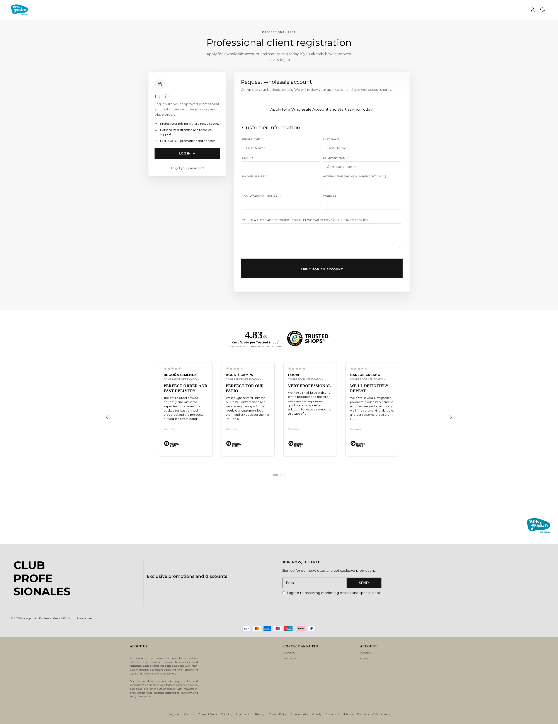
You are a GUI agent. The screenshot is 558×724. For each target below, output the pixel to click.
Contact (189, 714)
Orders (364, 658)
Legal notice (243, 714)
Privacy (260, 714)
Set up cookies (299, 714)
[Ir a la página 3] (284, 475)
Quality (317, 714)
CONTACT (290, 652)
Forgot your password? (187, 168)
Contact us (290, 658)
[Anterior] (107, 417)
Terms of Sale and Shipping (215, 714)
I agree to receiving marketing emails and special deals (334, 593)
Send (364, 583)
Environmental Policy (339, 714)
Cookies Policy (278, 714)
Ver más (169, 429)
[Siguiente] (451, 417)
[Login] (533, 10)
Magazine (174, 714)
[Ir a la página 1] (275, 475)
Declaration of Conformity (373, 714)
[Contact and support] (542, 10)
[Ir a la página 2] (281, 475)
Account (365, 652)
